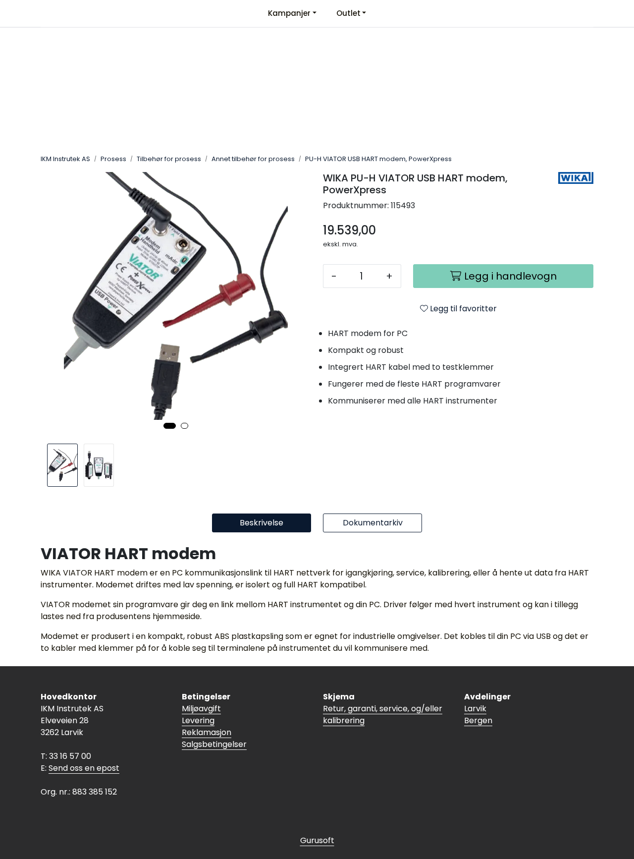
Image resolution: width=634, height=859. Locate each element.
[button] (169, 426)
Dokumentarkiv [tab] (373, 522)
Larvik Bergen (478, 714)
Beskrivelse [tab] (261, 522)
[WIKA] (575, 178)
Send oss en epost (84, 768)
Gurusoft (317, 840)
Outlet (348, 13)
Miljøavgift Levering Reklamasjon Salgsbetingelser (214, 726)
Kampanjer (289, 13)
